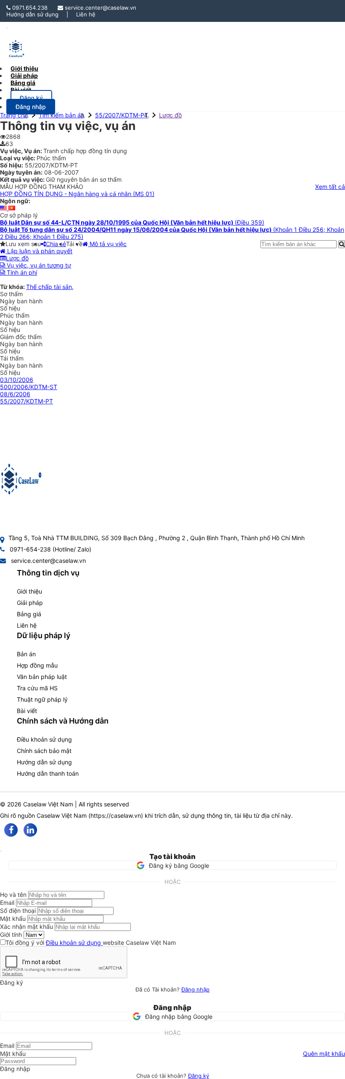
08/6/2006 (15, 394)
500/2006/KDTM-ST (28, 386)
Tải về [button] (74, 243)
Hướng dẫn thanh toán (48, 773)
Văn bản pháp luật (42, 676)
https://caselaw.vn (115, 815)
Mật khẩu (13, 918)
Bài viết (21, 89)
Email (7, 902)
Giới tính (11, 934)
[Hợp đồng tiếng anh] (4, 208)
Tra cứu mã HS (37, 688)
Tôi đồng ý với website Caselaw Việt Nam (90, 942)
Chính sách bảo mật (44, 750)
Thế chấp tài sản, (50, 286)
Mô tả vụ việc (107, 243)
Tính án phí (21, 272)
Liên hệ (86, 14)
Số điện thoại (18, 910)
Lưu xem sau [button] (23, 243)
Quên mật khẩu (324, 1053)
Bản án (26, 653)
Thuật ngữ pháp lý (42, 699)
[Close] (1, 851)
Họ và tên (13, 894)
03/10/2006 (16, 379)
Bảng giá (29, 614)
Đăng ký (198, 1075)
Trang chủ (14, 115)
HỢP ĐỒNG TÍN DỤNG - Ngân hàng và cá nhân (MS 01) (77, 193)
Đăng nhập (195, 989)
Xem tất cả (330, 186)
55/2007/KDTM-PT (121, 115)
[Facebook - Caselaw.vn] (11, 830)
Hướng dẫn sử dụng (32, 14)
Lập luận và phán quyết (38, 251)
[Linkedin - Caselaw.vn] (30, 830)
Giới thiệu (29, 591)
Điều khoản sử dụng (44, 739)
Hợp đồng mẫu (37, 665)
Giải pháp (30, 602)
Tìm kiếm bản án (61, 115)
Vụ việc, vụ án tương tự (38, 265)
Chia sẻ (56, 243)
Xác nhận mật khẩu (26, 926)
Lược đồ (170, 115)
